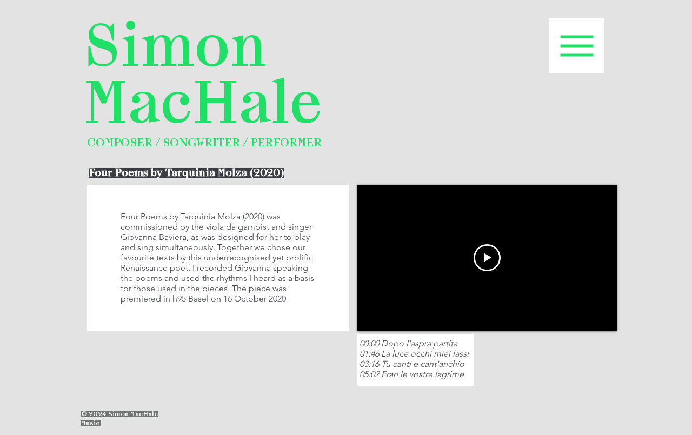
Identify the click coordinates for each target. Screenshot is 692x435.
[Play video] (487, 257)
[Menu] (576, 45)
